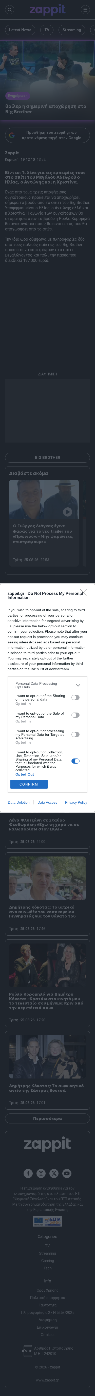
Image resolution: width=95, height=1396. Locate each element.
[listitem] (47, 685)
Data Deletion (19, 802)
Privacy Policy (76, 802)
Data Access (47, 802)
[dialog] (47, 698)
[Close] (85, 594)
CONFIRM (29, 784)
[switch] (75, 697)
